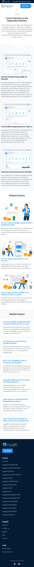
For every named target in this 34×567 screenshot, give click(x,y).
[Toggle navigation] (32, 6)
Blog (3, 535)
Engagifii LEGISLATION (9, 508)
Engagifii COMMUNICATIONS (11, 468)
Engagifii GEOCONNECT (9, 511)
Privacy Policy (6, 548)
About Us (5, 525)
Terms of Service (7, 552)
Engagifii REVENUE (8, 471)
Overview (5, 461)
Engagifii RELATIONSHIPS (10, 465)
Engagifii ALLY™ (7, 491)
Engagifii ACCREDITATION (10, 481)
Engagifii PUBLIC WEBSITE (10, 501)
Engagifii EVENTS (7, 478)
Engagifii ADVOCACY (8, 515)
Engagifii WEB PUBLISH (9, 505)
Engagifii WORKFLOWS (9, 485)
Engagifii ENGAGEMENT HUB (11, 495)
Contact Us (5, 528)
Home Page (6, 1)
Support (4, 532)
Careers (4, 538)
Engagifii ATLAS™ (7, 488)
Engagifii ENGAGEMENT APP (11, 498)
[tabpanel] (17, 121)
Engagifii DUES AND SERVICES (11, 475)
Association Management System (21, 1)
